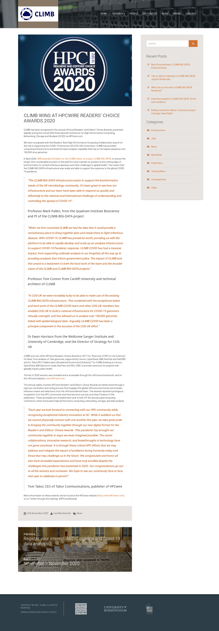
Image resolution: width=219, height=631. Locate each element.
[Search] (193, 43)
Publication (156, 163)
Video (154, 187)
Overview (117, 13)
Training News (158, 171)
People (134, 13)
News (165, 13)
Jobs (153, 138)
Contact (191, 13)
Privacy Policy (49, 612)
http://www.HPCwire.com (110, 495)
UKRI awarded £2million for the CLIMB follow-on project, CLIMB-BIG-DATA (74, 158)
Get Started (150, 13)
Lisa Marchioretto (62, 513)
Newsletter (156, 155)
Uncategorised (158, 179)
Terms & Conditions (31, 612)
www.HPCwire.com (55, 378)
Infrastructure (158, 130)
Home (104, 13)
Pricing (177, 13)
